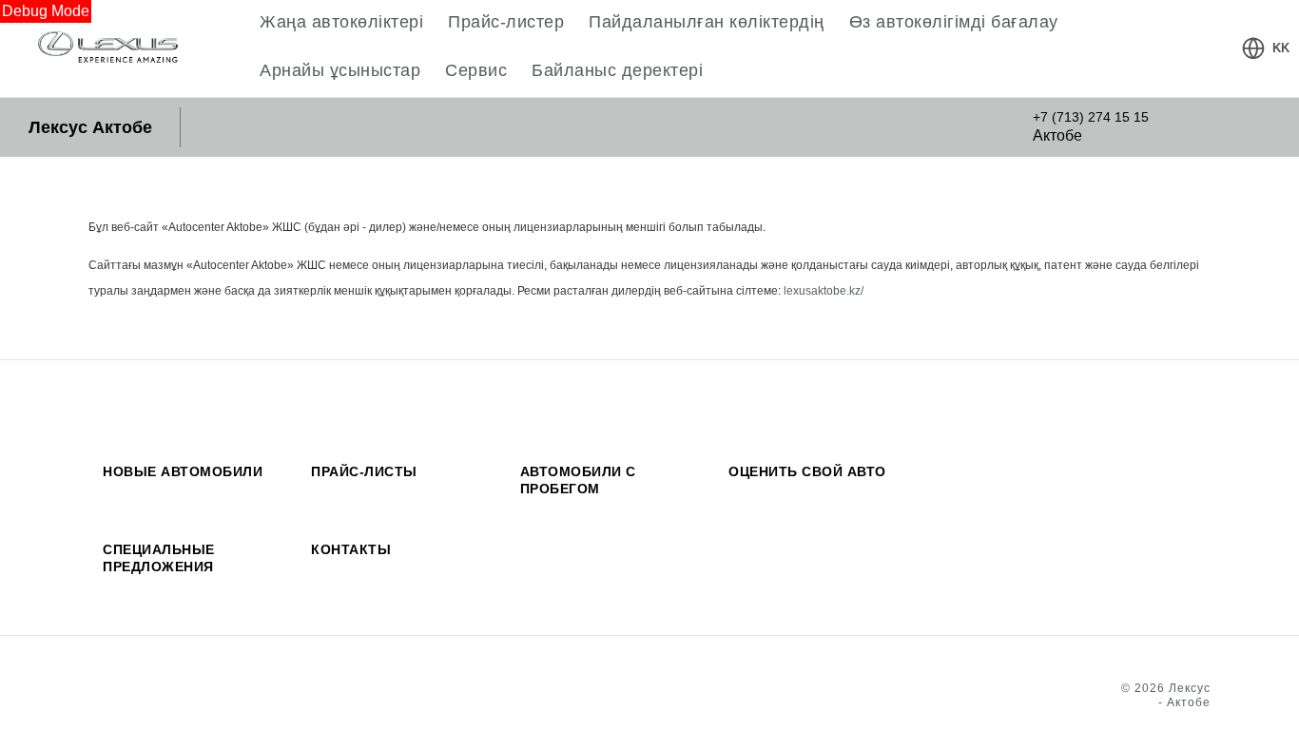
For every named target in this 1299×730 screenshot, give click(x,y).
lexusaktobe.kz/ (823, 291)
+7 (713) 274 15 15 (1091, 117)
